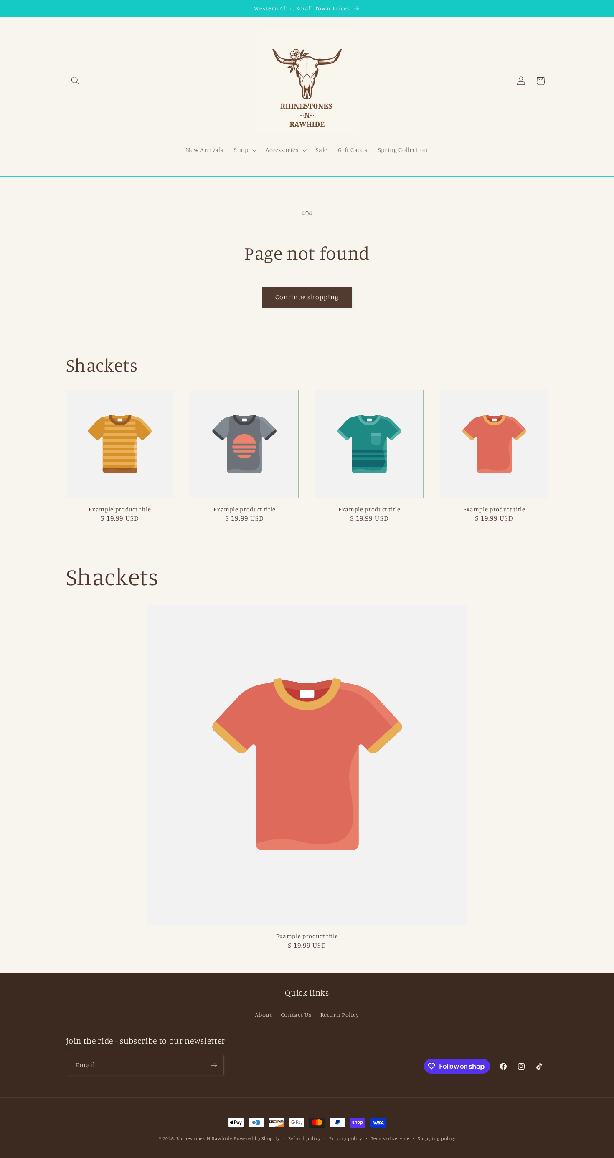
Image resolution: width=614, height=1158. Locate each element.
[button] (75, 81)
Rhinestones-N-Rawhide (204, 1138)
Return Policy (339, 1014)
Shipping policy (436, 1138)
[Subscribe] (213, 1065)
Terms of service (390, 1138)
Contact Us (296, 1014)
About (263, 1014)
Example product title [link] (120, 509)
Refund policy (304, 1138)
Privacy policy (345, 1138)
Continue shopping (307, 297)
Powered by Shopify (256, 1138)
